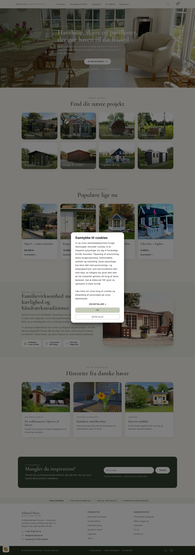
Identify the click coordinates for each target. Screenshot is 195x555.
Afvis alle (97, 316)
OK (97, 310)
